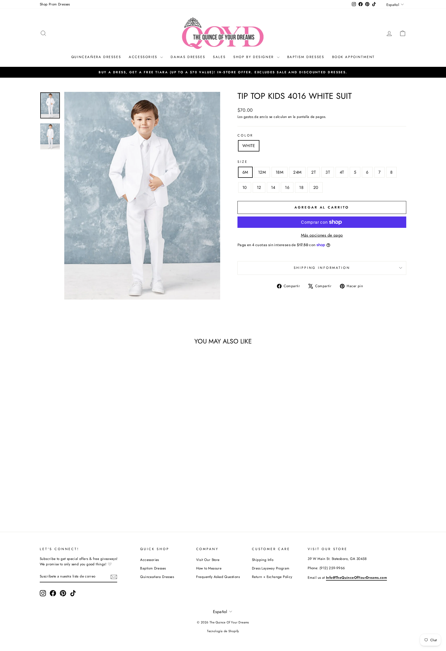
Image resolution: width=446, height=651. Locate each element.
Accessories (144, 56)
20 (315, 187)
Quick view (83, 482)
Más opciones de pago (322, 235)
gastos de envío (256, 116)
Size (242, 161)
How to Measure (209, 568)
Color (245, 135)
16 (287, 187)
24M (297, 172)
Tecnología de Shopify (223, 631)
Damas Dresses (188, 56)
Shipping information (322, 267)
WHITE (248, 146)
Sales (219, 56)
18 (301, 187)
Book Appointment (353, 56)
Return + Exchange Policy (272, 576)
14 (273, 187)
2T (313, 172)
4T (342, 172)
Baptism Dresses (305, 56)
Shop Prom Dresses (55, 4)
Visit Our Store (208, 559)
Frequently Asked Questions (218, 576)
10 (244, 187)
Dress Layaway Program (270, 568)
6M (245, 172)
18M (279, 172)
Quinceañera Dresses (96, 56)
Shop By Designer (254, 56)
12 (259, 187)
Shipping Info (262, 559)
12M (262, 172)
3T (327, 172)
